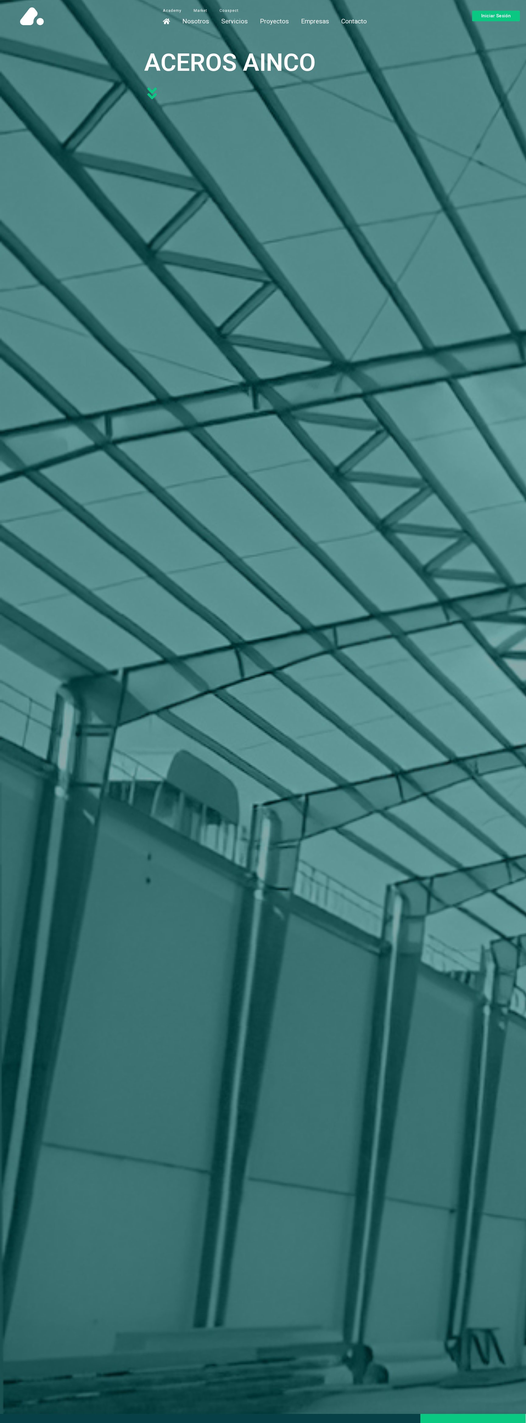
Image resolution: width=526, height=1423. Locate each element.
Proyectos (274, 21)
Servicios (234, 21)
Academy (172, 10)
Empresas (315, 21)
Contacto (354, 21)
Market (200, 10)
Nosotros (195, 21)
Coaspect (229, 10)
